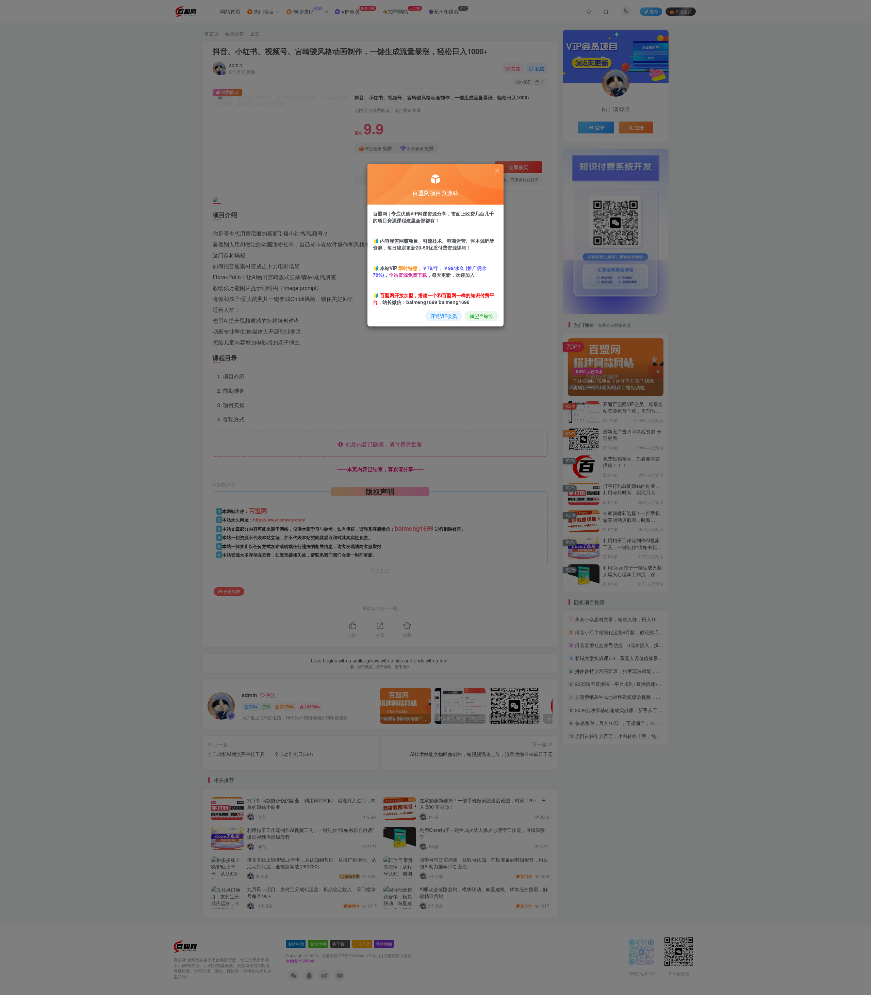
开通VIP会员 (443, 315)
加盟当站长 (481, 315)
